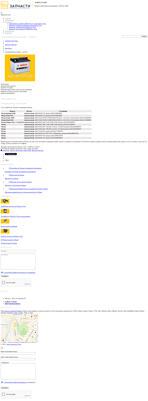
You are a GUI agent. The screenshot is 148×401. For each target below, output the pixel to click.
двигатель (8, 48)
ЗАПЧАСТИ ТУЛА (11, 41)
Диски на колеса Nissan (9, 243)
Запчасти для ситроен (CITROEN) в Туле (23, 29)
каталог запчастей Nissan (12, 311)
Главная (8, 18)
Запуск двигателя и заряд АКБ (20, 150)
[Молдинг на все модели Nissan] (20, 182)
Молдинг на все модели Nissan (15, 185)
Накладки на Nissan (11, 178)
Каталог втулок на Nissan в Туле (12, 236)
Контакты (8, 33)
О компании (9, 20)
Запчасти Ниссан (11, 45)
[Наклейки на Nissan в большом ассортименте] (25, 168)
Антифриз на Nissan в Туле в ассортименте (15, 216)
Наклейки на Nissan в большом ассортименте (20, 172)
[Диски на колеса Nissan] (9, 240)
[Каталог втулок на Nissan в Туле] (5, 233)
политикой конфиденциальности (15, 382)
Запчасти (8, 22)
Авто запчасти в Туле (13, 344)
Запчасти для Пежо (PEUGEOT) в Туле (22, 27)
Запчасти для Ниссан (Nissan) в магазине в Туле (25, 25)
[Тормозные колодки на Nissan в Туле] (5, 203)
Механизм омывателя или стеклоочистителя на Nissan (23, 192)
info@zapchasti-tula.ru (12, 303)
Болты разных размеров (9, 226)
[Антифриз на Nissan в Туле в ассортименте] (5, 213)
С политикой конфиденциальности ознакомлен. (19, 272)
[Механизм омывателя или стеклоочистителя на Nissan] (28, 189)
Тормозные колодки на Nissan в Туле (13, 206)
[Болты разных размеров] (5, 223)
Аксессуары (9, 31)
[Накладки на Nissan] (16, 175)
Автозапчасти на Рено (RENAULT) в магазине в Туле (27, 24)
